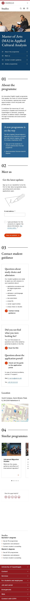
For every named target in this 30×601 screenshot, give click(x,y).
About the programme (12, 52)
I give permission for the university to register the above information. (15, 225)
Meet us (7, 56)
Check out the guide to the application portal (16, 365)
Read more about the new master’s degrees (16, 152)
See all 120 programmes (10, 552)
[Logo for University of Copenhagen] (13, 3)
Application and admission (11, 544)
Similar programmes (11, 64)
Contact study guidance (14, 312)
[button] (27, 8)
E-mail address (9, 211)
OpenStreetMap (24, 421)
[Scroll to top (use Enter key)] (27, 569)
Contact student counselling (12, 546)
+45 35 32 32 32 (13, 382)
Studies (5, 8)
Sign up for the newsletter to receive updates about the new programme (15, 145)
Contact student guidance (13, 60)
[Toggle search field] (20, 8)
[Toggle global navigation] (27, 3)
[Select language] (24, 8)
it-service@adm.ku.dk (15, 378)
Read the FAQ (13, 348)
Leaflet (17, 421)
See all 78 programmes (10, 541)
